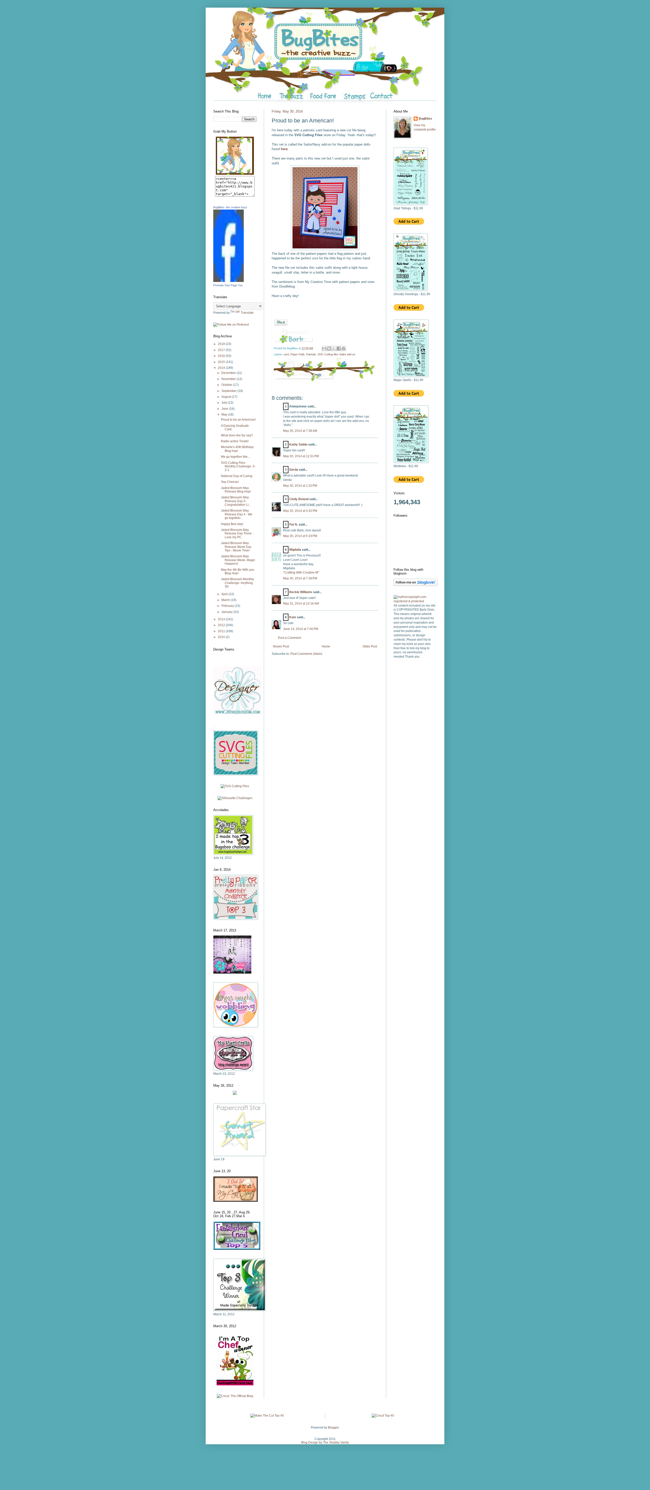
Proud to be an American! (238, 419)
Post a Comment (289, 638)
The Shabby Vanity (336, 1442)
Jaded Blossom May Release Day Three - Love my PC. (237, 533)
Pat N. (293, 524)
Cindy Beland (298, 499)
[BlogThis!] (329, 348)
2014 (222, 368)
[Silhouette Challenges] (235, 798)
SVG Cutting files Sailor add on (336, 354)
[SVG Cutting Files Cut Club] (235, 786)
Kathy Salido (298, 444)
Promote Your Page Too (227, 285)
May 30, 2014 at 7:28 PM (300, 578)
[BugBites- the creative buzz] (228, 281)
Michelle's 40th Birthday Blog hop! (237, 448)
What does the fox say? (237, 435)
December (229, 373)
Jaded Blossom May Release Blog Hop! (236, 489)
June (225, 408)
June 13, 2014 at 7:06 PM (300, 629)
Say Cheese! (230, 482)
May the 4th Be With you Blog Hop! (237, 571)
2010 (222, 637)
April (225, 594)
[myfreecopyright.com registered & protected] (415, 601)
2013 (222, 619)
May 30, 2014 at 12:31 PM (301, 456)
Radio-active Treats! (235, 441)
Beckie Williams (300, 592)
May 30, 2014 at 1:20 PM (300, 485)
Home (326, 646)
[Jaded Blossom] (237, 713)
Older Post (370, 646)
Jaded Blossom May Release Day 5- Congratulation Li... (236, 501)
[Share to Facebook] (338, 348)
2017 (222, 350)
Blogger (333, 1427)
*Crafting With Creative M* (301, 572)
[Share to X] (333, 348)
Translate (247, 312)
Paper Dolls (297, 354)
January (227, 612)
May (224, 414)
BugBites (425, 118)
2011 (222, 631)
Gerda (293, 469)
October (227, 385)
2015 (222, 362)
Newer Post (281, 646)
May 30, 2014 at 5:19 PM (300, 536)
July (224, 402)
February (228, 606)
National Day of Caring (236, 476)
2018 (222, 344)
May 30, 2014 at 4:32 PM (300, 511)
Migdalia (295, 549)
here (284, 149)
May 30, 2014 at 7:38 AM (300, 431)
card (286, 354)
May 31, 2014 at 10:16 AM (301, 603)
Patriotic (311, 354)
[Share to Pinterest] (343, 348)
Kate (292, 617)
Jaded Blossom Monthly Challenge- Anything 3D (237, 582)
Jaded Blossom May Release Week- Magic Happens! (238, 559)
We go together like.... (236, 456)
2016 (222, 356)
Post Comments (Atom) (306, 654)
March (226, 600)
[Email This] (324, 348)
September (229, 391)
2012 (222, 625)
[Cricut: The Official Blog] (235, 1396)
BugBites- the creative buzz (230, 207)
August (226, 397)
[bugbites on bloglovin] (415, 585)
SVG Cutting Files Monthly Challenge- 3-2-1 (238, 466)
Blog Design (309, 1442)
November (229, 379)
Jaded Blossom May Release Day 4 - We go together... (236, 514)
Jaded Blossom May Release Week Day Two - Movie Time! (236, 546)
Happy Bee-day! (232, 524)
